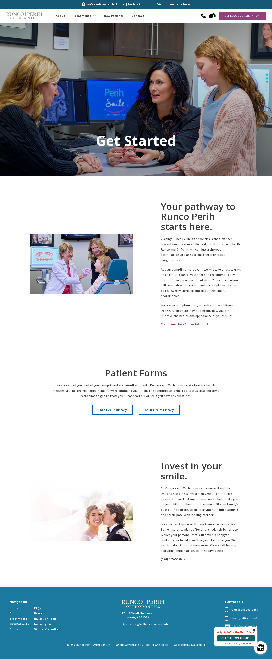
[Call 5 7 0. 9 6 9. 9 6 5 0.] (203, 15)
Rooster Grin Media (156, 644)
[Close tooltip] (254, 630)
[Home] (24, 15)
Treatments (18, 619)
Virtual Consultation (49, 629)
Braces (39, 613)
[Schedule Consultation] (260, 647)
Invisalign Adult (45, 624)
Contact (138, 16)
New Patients (113, 16)
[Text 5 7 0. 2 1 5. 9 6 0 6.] (212, 15)
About (60, 16)
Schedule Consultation (242, 16)
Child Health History (112, 410)
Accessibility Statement (189, 645)
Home (14, 608)
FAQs (37, 608)
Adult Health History (159, 410)
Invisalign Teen (45, 619)
